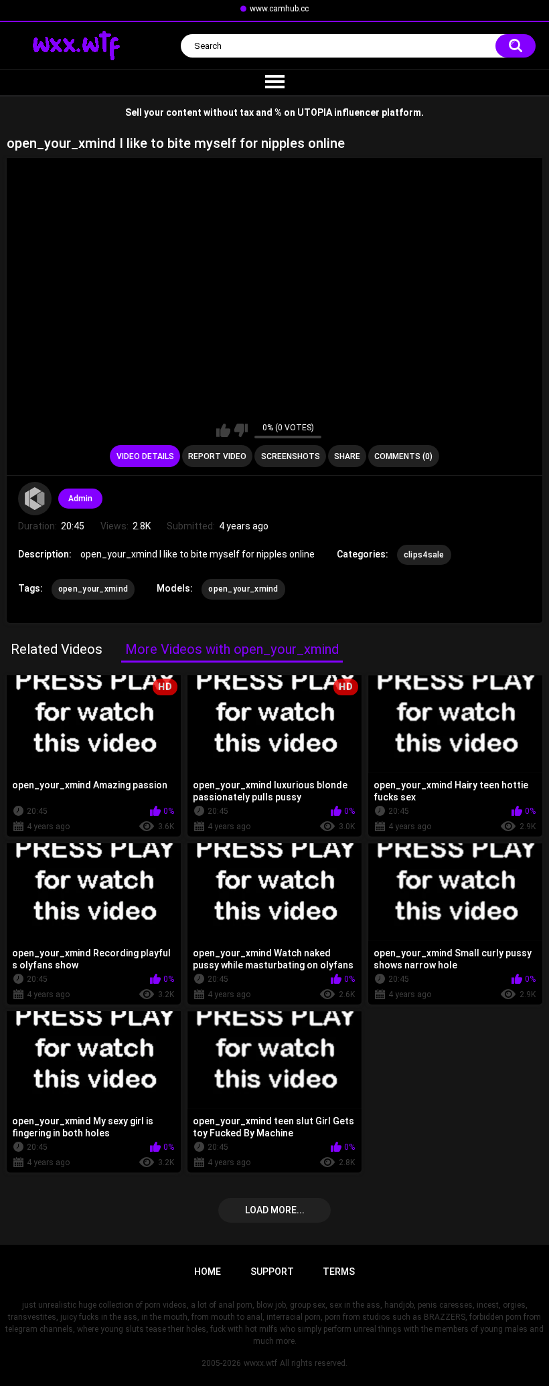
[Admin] (35, 498)
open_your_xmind (93, 589)
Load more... (275, 1210)
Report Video (217, 456)
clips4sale (424, 554)
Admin (80, 498)
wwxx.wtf (260, 1363)
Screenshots (290, 456)
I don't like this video (241, 430)
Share (347, 456)
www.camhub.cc (279, 8)
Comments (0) (403, 456)
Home (207, 1271)
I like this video (223, 430)
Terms (339, 1271)
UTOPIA (314, 112)
